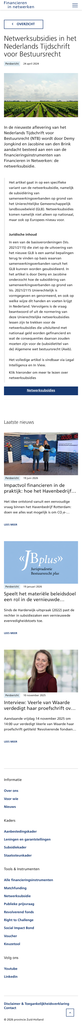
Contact (10, 1008)
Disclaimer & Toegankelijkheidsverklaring (36, 1004)
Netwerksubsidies (41, 390)
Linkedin (11, 977)
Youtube (10, 969)
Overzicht (26, 24)
